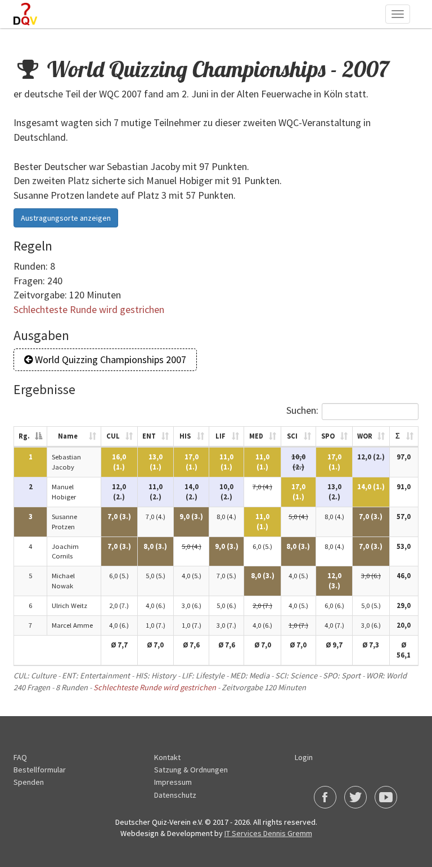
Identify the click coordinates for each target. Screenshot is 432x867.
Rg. (24, 436)
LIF (220, 436)
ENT (149, 436)
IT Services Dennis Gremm (268, 833)
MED (256, 436)
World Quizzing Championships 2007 (109, 359)
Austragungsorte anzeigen (66, 218)
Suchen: (302, 410)
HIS (185, 436)
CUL (113, 436)
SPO (328, 436)
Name (68, 436)
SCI (292, 436)
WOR (364, 436)
